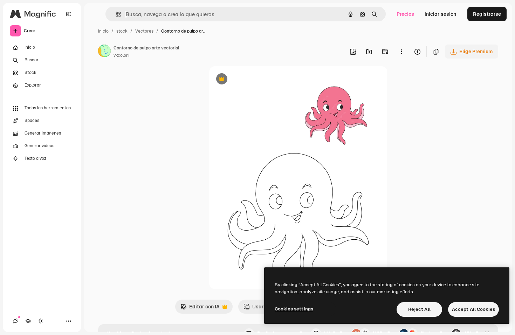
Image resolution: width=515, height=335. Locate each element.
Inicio (103, 31)
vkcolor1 (122, 55)
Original (254, 79)
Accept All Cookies (473, 309)
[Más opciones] (401, 52)
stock (122, 31)
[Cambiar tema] (40, 321)
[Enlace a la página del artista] (104, 52)
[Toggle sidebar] (68, 14)
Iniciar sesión (440, 14)
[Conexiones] (15, 321)
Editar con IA (200, 308)
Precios (405, 14)
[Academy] (28, 321)
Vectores (144, 31)
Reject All (419, 309)
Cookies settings (294, 309)
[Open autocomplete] (115, 14)
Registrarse (487, 14)
